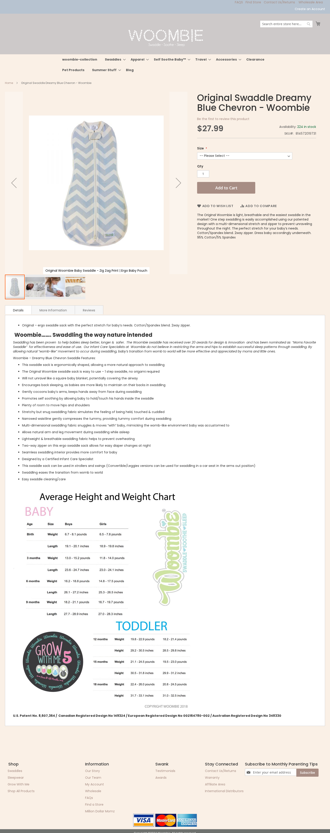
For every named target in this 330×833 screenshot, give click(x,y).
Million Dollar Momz (100, 811)
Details (18, 310)
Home (9, 83)
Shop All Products (21, 791)
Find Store (253, 2)
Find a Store (94, 804)
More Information (53, 310)
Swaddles (15, 771)
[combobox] (286, 24)
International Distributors (224, 791)
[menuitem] (79, 59)
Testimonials (165, 771)
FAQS (239, 2)
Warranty (212, 777)
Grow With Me (18, 784)
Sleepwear (16, 777)
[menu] (165, 64)
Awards (161, 777)
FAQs (89, 798)
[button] (14, 183)
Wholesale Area (311, 2)
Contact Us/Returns (279, 2)
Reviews (89, 310)
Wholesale (93, 791)
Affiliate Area (215, 784)
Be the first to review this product (223, 119)
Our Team (93, 777)
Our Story (92, 771)
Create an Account (310, 9)
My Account (94, 784)
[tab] (18, 309)
